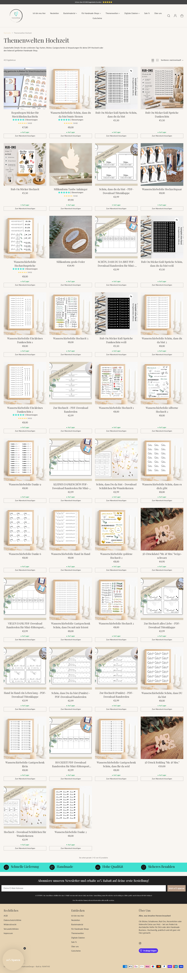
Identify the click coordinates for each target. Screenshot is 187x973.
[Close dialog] (154, 449)
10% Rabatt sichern (72, 514)
